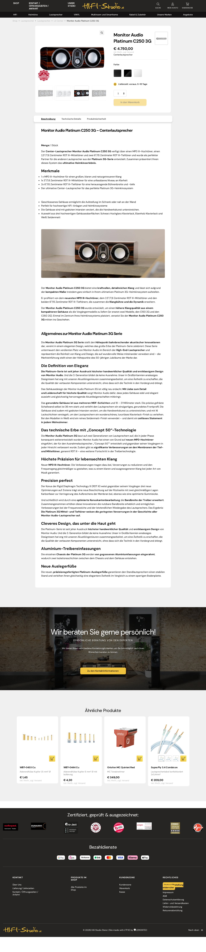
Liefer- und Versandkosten (176, 903)
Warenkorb (124, 888)
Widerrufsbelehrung (172, 906)
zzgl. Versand (128, 52)
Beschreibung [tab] (48, 119)
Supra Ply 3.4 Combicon (164, 767)
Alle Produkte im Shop (79, 888)
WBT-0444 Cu (71, 767)
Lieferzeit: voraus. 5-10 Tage (132, 84)
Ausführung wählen (183, 759)
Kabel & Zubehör (137, 14)
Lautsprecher (55, 14)
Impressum (168, 892)
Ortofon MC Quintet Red (121, 767)
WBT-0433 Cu (28, 767)
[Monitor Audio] (161, 38)
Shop (16, 3)
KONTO (172, 8)
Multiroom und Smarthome (104, 14)
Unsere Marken (164, 14)
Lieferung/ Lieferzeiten (23, 888)
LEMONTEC (141, 930)
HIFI (15, 14)
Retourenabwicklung (172, 910)
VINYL (77, 14)
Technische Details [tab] (71, 119)
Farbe (116, 64)
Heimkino (33, 14)
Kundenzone (125, 884)
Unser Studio (71, 4)
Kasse (122, 892)
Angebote (188, 14)
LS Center (58, 20)
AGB (165, 896)
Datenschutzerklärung (173, 899)
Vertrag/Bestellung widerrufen (173, 886)
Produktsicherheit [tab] (96, 119)
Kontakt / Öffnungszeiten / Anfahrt (38, 6)
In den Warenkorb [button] (52, 759)
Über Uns (17, 884)
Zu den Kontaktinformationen (103, 670)
